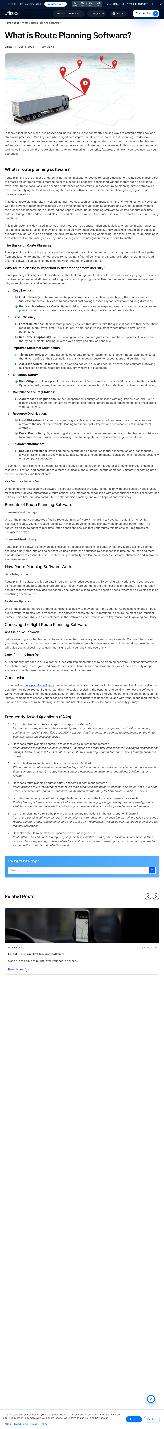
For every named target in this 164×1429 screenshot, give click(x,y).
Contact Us (143, 13)
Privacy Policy (38, 1424)
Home (8, 23)
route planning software (38, 685)
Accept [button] (134, 1419)
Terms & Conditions (15, 1424)
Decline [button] (151, 1419)
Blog (17, 23)
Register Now (40, 4)
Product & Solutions (68, 13)
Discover (96, 13)
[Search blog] (152, 870)
